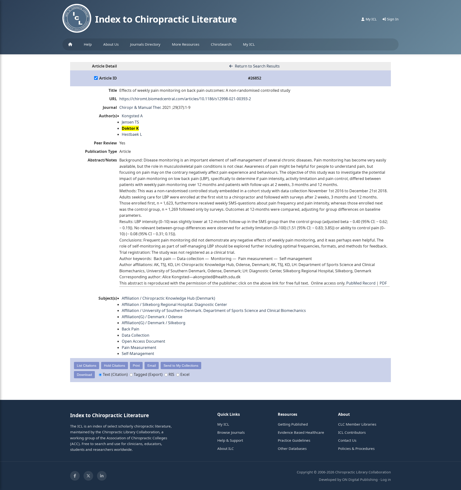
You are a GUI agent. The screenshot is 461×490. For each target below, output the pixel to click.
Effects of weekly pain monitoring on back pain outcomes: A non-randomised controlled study (204, 90)
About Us (111, 44)
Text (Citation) (115, 374)
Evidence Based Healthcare (301, 432)
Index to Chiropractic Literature (166, 19)
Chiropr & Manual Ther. (140, 107)
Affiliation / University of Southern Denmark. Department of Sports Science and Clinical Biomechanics (214, 310)
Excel (184, 374)
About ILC (225, 448)
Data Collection (135, 335)
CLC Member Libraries (357, 424)
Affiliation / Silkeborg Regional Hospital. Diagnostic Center (174, 304)
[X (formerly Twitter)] (88, 476)
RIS (171, 374)
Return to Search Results (257, 66)
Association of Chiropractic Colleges (137, 437)
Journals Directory (145, 44)
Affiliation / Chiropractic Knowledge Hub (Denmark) (168, 298)
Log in (386, 479)
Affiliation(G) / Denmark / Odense (152, 316)
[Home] (70, 44)
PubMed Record (361, 283)
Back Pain (130, 329)
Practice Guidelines (294, 440)
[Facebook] (75, 476)
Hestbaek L (132, 134)
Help (88, 44)
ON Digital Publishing (360, 479)
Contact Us (347, 440)
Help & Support (230, 440)
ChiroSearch (221, 44)
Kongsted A (132, 115)
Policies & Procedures (356, 448)
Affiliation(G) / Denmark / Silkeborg (153, 322)
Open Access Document (143, 341)
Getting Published (293, 424)
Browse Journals (231, 432)
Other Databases (292, 448)
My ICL (249, 44)
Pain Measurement (139, 347)
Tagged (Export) (148, 374)
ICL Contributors (352, 432)
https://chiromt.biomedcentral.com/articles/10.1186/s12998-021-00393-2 (185, 98)
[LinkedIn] (102, 476)
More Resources (185, 44)
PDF (383, 283)
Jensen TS (130, 122)
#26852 (254, 78)
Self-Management (138, 353)
